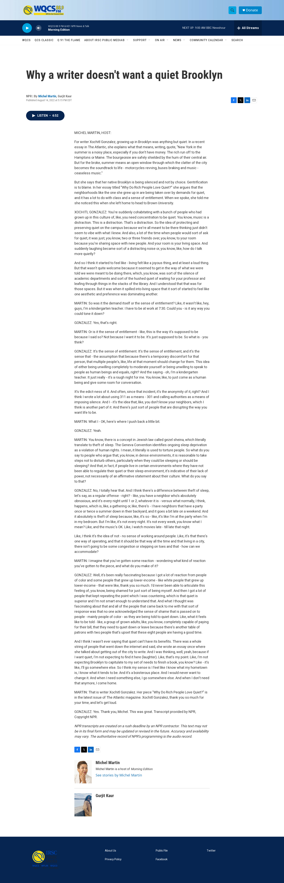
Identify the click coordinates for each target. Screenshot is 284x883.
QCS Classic (44, 40)
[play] (27, 28)
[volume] (38, 28)
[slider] (44, 28)
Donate (252, 10)
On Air (160, 40)
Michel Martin (47, 96)
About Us (110, 850)
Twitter (211, 850)
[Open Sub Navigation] (127, 40)
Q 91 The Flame (68, 40)
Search (237, 40)
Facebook (162, 859)
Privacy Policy (113, 859)
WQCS (26, 40)
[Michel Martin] (83, 771)
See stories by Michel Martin (119, 775)
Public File (162, 850)
